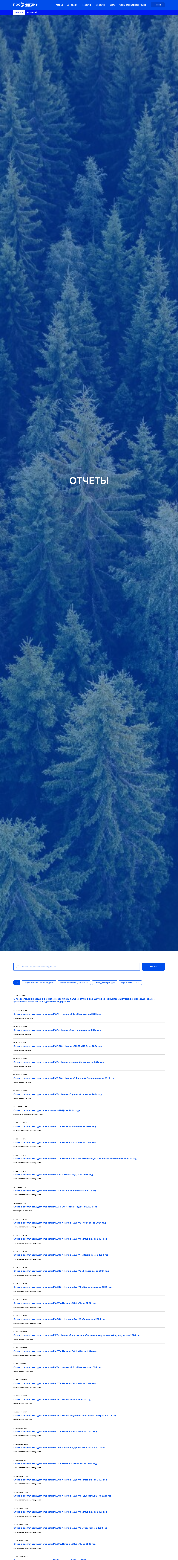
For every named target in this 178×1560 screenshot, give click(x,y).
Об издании (72, 5)
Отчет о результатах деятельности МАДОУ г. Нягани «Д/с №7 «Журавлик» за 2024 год (61, 1271)
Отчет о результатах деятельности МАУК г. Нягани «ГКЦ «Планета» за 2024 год (57, 1367)
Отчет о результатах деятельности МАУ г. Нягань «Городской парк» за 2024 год (57, 1094)
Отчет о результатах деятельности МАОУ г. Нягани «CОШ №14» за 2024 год (55, 1351)
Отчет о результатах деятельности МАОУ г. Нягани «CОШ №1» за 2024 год (54, 1303)
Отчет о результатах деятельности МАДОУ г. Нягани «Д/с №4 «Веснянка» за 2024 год (60, 1255)
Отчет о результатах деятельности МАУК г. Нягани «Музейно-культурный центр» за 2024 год (64, 1415)
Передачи (100, 5)
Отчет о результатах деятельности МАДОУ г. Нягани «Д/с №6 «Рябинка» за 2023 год (60, 1512)
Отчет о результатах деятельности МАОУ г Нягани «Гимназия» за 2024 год (54, 1190)
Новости (86, 5)
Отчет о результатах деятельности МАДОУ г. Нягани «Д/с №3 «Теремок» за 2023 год (60, 1528)
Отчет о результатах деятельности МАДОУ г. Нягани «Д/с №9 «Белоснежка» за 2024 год (62, 1287)
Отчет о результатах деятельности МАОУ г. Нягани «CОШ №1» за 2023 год (54, 1544)
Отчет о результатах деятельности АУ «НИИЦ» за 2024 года (46, 1110)
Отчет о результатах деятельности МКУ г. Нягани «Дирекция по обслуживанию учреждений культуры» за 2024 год (76, 1335)
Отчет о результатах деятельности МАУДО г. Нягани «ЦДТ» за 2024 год (53, 1174)
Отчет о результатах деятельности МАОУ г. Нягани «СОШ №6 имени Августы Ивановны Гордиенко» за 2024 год (75, 1158)
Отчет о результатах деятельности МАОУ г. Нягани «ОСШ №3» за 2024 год (54, 1142)
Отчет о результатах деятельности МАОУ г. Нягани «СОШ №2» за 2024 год (54, 1383)
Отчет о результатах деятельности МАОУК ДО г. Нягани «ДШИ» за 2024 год (55, 1206)
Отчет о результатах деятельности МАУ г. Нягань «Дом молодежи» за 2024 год (57, 1030)
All (17, 982)
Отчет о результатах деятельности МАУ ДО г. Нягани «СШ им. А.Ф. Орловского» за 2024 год (64, 1078)
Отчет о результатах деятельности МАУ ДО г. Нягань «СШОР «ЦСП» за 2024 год (57, 1046)
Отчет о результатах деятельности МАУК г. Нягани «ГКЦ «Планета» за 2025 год (57, 1014)
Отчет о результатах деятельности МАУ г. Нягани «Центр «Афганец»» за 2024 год (58, 1062)
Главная (59, 5)
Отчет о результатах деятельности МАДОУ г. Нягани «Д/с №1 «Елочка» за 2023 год (59, 1447)
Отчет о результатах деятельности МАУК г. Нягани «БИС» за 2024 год (52, 1399)
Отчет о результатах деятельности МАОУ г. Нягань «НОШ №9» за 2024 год (54, 1126)
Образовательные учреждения (74, 982)
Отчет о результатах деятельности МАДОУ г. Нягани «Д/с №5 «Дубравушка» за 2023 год (62, 1495)
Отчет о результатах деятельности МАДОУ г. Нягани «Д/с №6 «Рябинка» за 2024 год (60, 1239)
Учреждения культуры (104, 982)
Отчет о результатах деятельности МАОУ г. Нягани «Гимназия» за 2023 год (55, 1463)
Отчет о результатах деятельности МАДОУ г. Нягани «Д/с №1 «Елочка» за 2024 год (59, 1319)
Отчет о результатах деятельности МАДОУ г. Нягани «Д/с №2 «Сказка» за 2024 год (59, 1222)
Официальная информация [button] (132, 5)
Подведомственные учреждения (39, 982)
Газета (112, 5)
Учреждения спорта (130, 982)
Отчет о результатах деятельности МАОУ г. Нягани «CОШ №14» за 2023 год (55, 1431)
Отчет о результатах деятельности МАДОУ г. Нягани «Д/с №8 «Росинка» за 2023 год (60, 1479)
